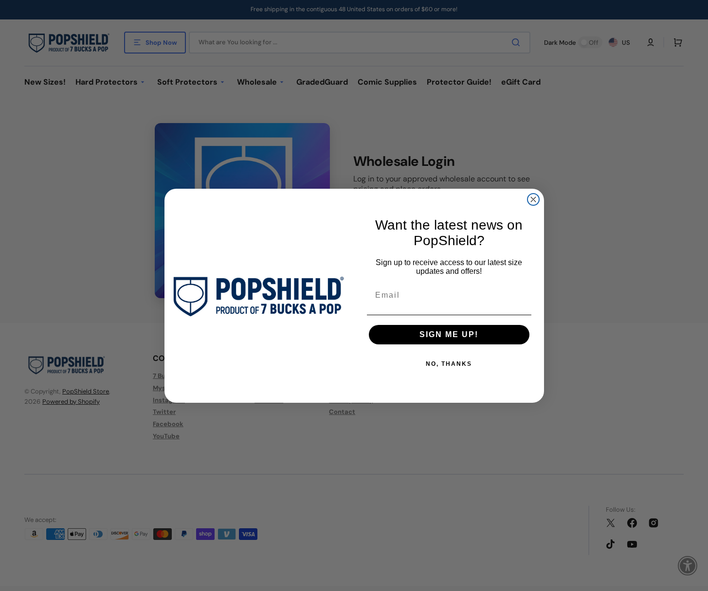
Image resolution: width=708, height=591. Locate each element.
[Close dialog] (533, 199)
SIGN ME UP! (448, 334)
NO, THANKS (449, 363)
